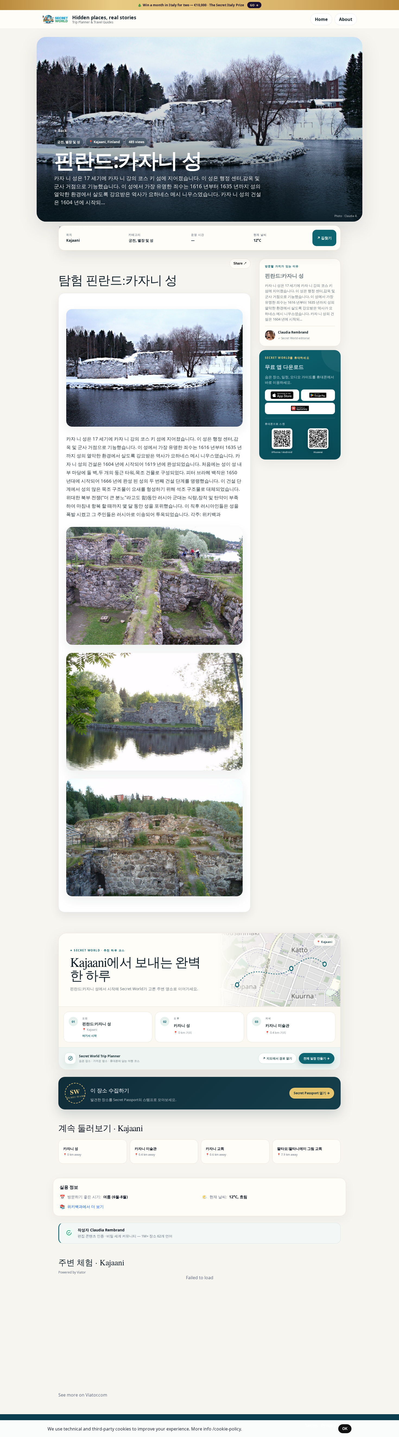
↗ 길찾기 (324, 237)
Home (321, 19)
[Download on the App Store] (282, 395)
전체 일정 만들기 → (316, 1058)
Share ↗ (240, 263)
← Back (60, 130)
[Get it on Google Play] (318, 395)
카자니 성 (182, 1025)
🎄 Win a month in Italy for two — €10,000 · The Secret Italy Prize (198, 5)
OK (344, 1429)
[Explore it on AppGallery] (300, 408)
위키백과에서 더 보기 (85, 1206)
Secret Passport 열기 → (312, 1093)
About (345, 19)
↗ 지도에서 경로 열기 (277, 1058)
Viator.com (96, 1395)
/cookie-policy (227, 1429)
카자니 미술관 (277, 1025)
